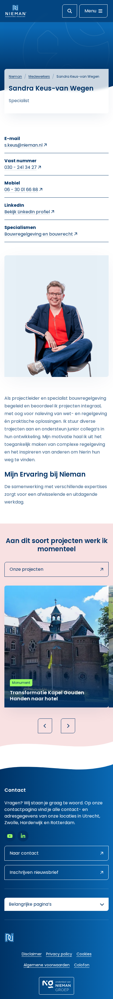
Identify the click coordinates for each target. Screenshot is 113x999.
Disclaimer (32, 954)
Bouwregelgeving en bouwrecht (38, 234)
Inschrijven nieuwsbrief (34, 872)
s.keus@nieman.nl (23, 145)
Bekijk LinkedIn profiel (27, 212)
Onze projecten (26, 569)
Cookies (84, 954)
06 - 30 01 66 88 (21, 189)
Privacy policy (59, 954)
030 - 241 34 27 (20, 167)
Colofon (81, 965)
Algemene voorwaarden (47, 965)
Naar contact (24, 853)
